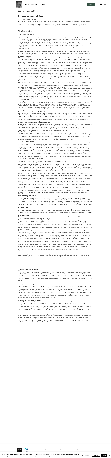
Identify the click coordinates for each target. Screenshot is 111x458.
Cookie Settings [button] (86, 455)
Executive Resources (66, 449)
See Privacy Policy (48, 456)
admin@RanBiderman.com (25, 251)
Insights (80, 449)
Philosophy (74, 449)
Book (47, 449)
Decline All (95, 455)
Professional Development (38, 449)
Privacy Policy (86, 449)
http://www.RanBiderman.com (36, 41)
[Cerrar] (109, 455)
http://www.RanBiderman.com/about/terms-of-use (31, 44)
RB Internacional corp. (30, 19)
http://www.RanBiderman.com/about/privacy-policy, (32, 71)
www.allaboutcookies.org (25, 308)
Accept (104, 455)
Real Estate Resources (54, 449)
